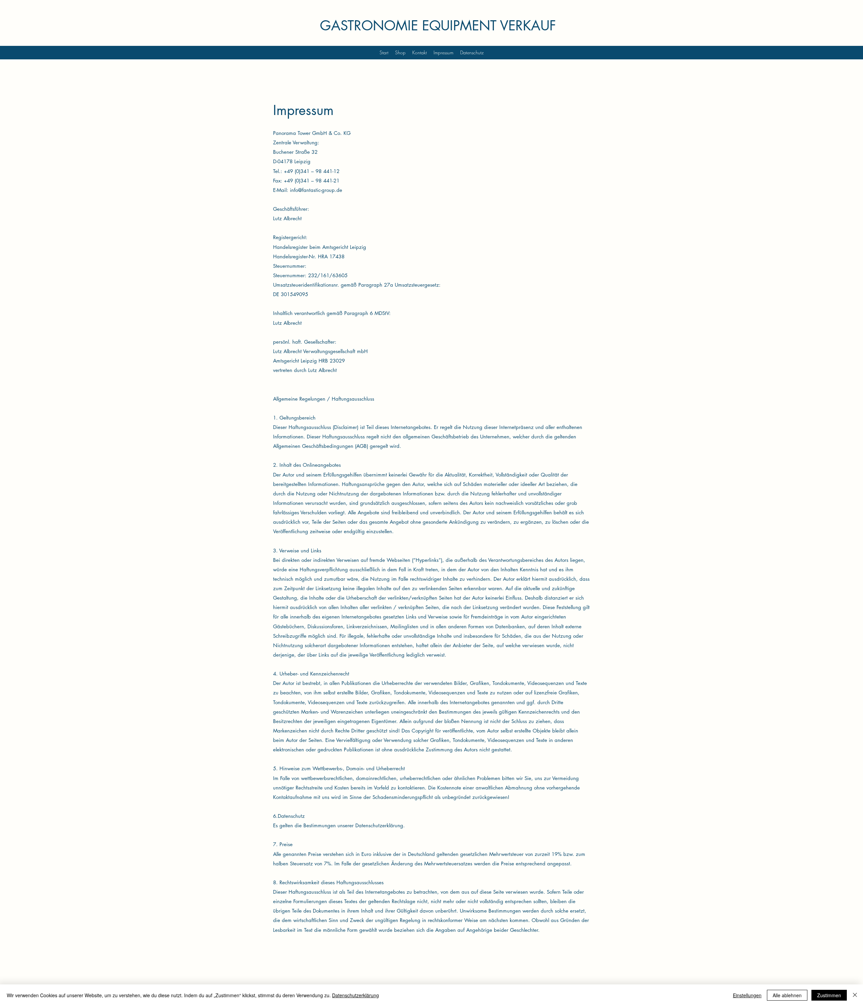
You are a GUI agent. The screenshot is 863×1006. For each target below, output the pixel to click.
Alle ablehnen (787, 995)
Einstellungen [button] (747, 995)
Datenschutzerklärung (355, 995)
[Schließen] (855, 995)
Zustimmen (829, 995)
